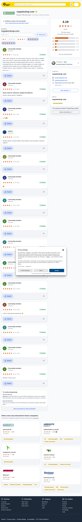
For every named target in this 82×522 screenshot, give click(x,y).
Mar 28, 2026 (16, 309)
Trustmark (3, 502)
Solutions (64, 504)
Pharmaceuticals (64, 487)
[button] (71, 4)
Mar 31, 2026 (16, 353)
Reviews (3, 505)
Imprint (3, 519)
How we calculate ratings (65, 54)
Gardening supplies (57, 103)
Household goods (68, 439)
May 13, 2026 (16, 288)
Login (63, 511)
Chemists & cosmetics (15, 484)
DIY (45, 439)
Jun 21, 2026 (16, 205)
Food (35, 484)
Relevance (42, 34)
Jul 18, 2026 (16, 182)
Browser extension (6, 509)
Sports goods (60, 489)
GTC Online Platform (42, 519)
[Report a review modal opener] (43, 76)
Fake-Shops (25, 502)
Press (43, 505)
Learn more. (36, 418)
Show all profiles (65, 112)
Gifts (61, 439)
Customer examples (67, 507)
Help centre (25, 504)
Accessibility (31, 519)
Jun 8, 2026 (16, 137)
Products (64, 502)
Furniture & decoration (49, 441)
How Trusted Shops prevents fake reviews (17, 23)
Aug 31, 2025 (16, 374)
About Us (44, 504)
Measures (5, 396)
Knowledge (65, 509)
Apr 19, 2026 (16, 332)
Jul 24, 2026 (16, 161)
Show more (58, 85)
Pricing (64, 505)
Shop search (25, 505)
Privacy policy (11, 519)
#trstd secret (4, 507)
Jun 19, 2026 (16, 226)
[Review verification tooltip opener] (36, 12)
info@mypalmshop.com (61, 80)
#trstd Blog (45, 502)
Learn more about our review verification (24, 408)
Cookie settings (21, 519)
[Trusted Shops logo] (6, 4)
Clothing (6, 484)
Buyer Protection (5, 504)
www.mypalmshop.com (61, 77)
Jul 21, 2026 (16, 89)
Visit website (64, 90)
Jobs (43, 507)
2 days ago (15, 54)
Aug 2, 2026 (16, 114)
